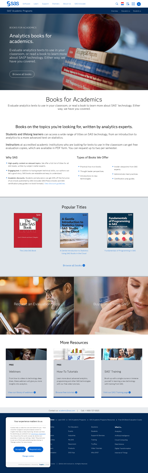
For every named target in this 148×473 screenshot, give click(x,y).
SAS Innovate (80, 4)
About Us (67, 4)
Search (117, 3)
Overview (114, 11)
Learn (36, 4)
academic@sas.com (67, 410)
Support (45, 4)
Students (136, 11)
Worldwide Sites (122, 3)
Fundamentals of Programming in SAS (120, 251)
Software (26, 4)
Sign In (139, 4)
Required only (35, 449)
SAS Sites (133, 3)
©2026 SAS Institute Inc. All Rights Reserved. (73, 464)
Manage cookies (28, 456)
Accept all (19, 449)
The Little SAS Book (28, 251)
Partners (55, 4)
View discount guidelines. (54, 183)
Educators (125, 11)
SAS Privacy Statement (38, 434)
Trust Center (51, 464)
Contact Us (127, 3)
